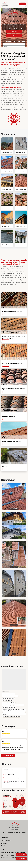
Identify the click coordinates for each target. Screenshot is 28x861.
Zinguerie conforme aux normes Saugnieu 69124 (11, 716)
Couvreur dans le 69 (6, 840)
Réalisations (14, 31)
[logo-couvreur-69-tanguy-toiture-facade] (5, 4)
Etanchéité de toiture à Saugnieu (8, 693)
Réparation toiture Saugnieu (8, 700)
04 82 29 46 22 (12, 774)
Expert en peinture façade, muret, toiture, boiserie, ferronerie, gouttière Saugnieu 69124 (13, 710)
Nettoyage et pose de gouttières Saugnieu (10, 696)
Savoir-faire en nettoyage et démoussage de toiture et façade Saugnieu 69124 (14, 714)
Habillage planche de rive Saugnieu (9, 707)
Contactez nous (4, 845)
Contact (14, 35)
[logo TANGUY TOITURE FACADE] (14, 826)
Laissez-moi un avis (8, 755)
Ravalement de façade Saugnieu (8, 698)
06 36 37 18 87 (10, 773)
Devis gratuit (22, 3)
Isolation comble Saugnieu (19, 705)
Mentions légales (5, 849)
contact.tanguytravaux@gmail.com (15, 778)
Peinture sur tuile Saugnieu (7, 705)
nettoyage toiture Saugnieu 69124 (9, 702)
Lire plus (5, 313)
